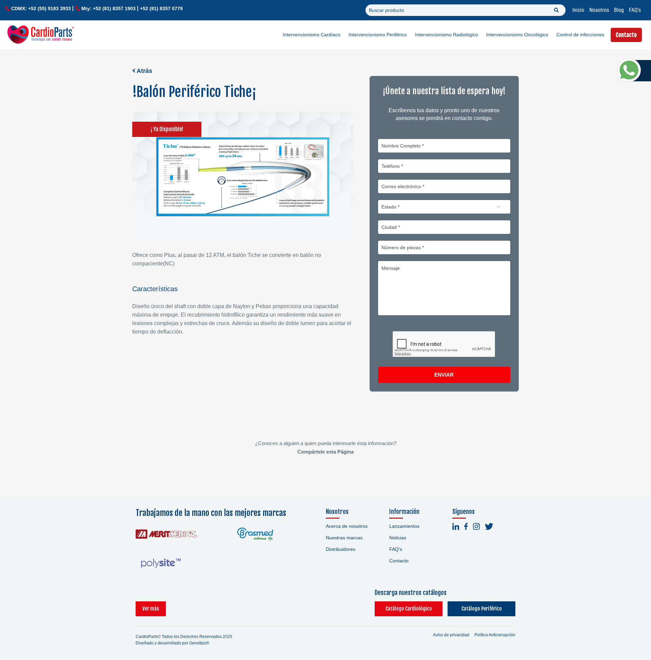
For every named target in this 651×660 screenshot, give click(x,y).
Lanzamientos (404, 526)
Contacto (626, 35)
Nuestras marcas (344, 537)
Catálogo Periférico (481, 608)
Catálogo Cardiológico (409, 608)
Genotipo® (199, 643)
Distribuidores (340, 549)
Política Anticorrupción (494, 635)
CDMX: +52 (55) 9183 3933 (41, 8)
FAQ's (635, 10)
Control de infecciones (580, 34)
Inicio (578, 10)
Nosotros (599, 10)
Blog (619, 10)
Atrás (143, 70)
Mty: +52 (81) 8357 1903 (108, 8)
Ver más (150, 608)
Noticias (397, 537)
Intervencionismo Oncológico (517, 34)
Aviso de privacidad (451, 635)
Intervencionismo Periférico (378, 34)
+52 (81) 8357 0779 (161, 8)
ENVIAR (444, 375)
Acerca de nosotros (347, 526)
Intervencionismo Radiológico (446, 34)
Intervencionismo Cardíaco (311, 34)
